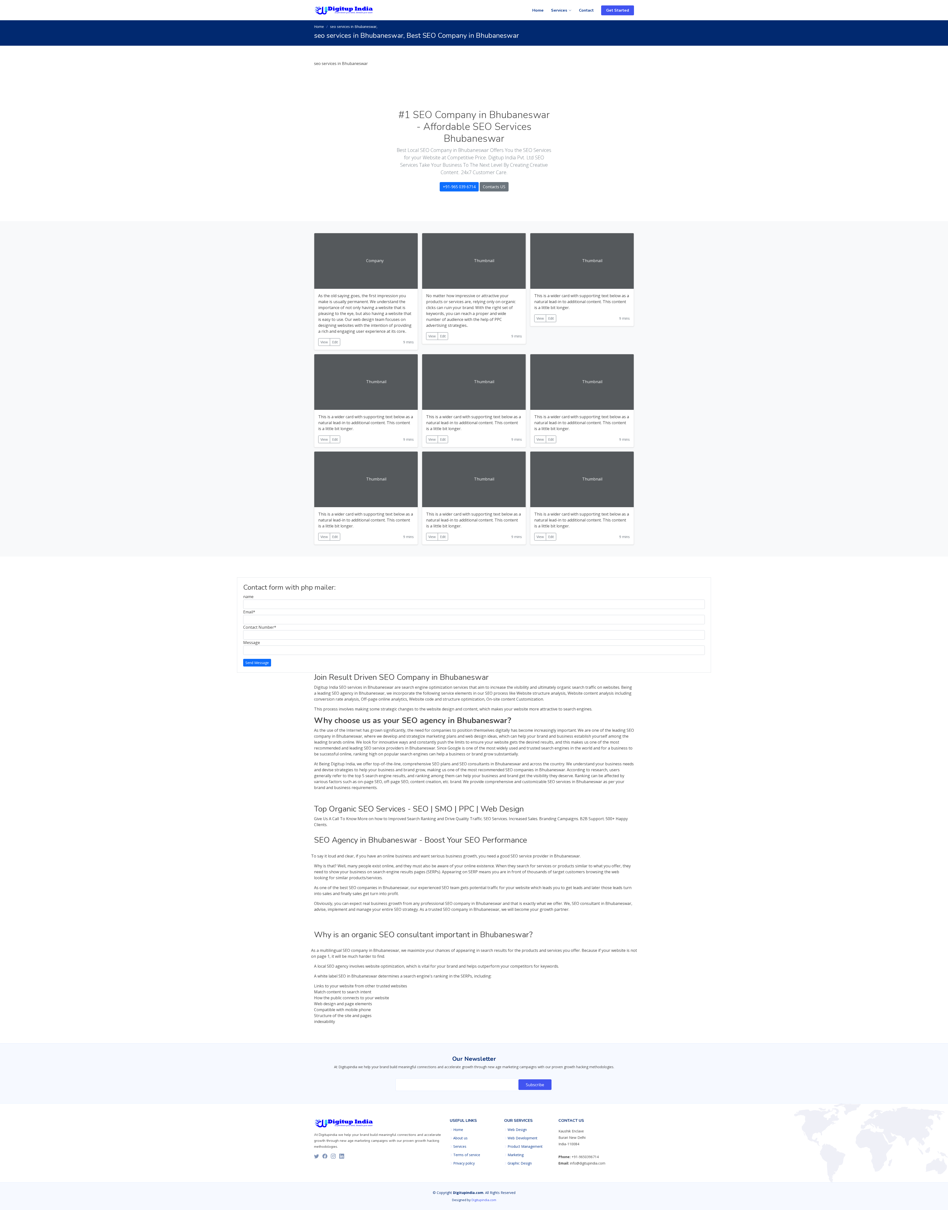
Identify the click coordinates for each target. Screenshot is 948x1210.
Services (459, 1146)
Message (251, 642)
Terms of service (466, 1155)
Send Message (257, 662)
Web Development (522, 1138)
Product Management (525, 1146)
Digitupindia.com (484, 1200)
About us (460, 1138)
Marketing (516, 1155)
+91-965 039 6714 (459, 186)
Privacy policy (464, 1163)
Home (538, 10)
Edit (335, 342)
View (324, 342)
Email (249, 612)
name (248, 596)
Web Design (517, 1129)
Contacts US (494, 186)
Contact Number (259, 627)
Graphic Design (520, 1163)
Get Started (617, 10)
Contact (586, 10)
